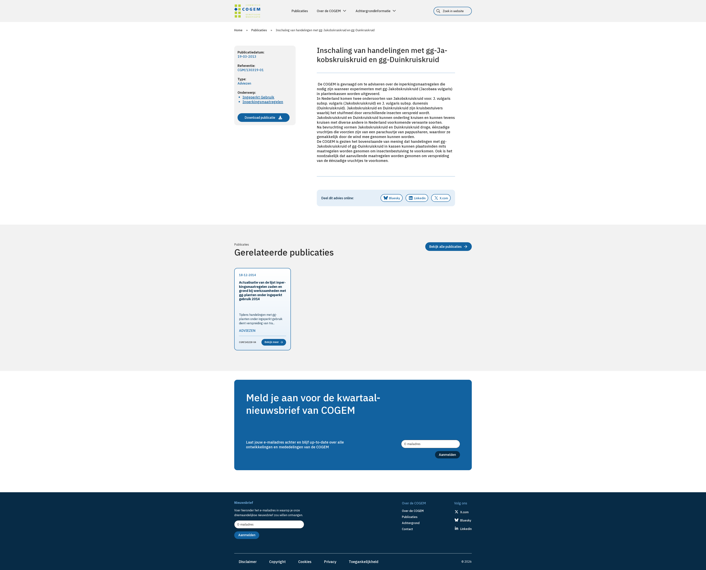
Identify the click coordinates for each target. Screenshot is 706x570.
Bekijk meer (272, 342)
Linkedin (420, 198)
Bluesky (394, 198)
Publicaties (299, 11)
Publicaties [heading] (410, 517)
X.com (444, 198)
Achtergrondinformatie (373, 11)
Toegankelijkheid (363, 561)
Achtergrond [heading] (411, 523)
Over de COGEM (329, 11)
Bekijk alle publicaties (445, 246)
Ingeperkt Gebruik (258, 97)
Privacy (330, 561)
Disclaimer (248, 561)
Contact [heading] (407, 529)
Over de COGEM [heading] (413, 511)
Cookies (304, 561)
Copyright (277, 561)
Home (238, 30)
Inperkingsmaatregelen (263, 101)
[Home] (247, 11)
